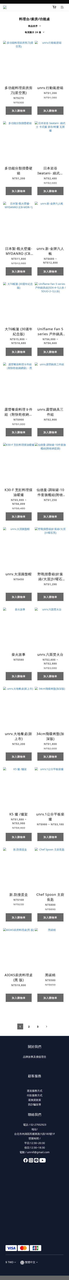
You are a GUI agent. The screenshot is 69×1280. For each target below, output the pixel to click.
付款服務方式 (34, 1095)
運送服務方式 (34, 1090)
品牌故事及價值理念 (34, 1056)
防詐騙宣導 (34, 1104)
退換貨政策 (34, 1100)
